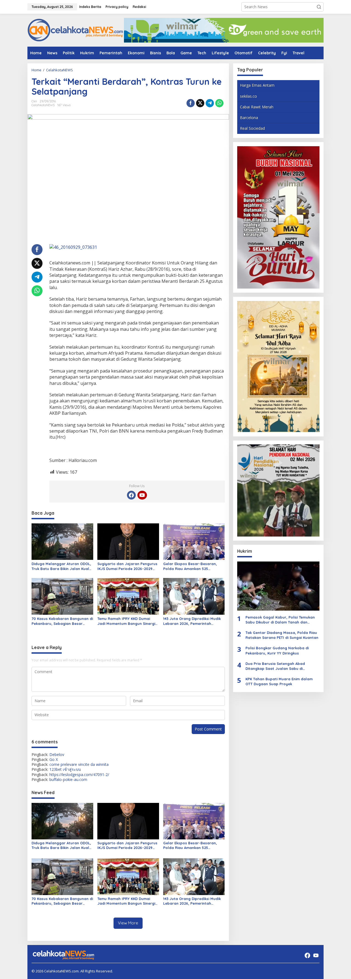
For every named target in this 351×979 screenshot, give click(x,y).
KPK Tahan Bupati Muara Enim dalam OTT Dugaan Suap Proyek (279, 681)
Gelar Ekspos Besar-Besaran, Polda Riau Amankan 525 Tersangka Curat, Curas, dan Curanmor (190, 566)
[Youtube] (142, 495)
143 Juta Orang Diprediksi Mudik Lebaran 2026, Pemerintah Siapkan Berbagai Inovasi (192, 621)
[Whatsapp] (219, 103)
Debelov (56, 754)
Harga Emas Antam (257, 85)
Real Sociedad (252, 128)
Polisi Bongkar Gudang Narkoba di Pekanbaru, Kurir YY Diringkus (277, 650)
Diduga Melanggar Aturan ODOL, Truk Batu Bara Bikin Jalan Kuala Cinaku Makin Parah (62, 566)
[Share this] (190, 103)
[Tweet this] (200, 103)
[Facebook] (131, 495)
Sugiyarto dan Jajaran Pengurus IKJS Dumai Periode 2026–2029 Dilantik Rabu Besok (127, 566)
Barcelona (249, 117)
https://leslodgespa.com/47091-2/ (79, 774)
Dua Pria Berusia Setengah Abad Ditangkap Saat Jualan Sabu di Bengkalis (275, 666)
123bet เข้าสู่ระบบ (65, 769)
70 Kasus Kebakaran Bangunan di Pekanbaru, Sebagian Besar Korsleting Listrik (62, 621)
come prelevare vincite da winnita (79, 764)
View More (128, 923)
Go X (53, 759)
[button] (319, 7)
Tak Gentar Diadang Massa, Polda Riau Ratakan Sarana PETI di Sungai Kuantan (281, 635)
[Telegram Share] (210, 103)
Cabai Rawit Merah (256, 106)
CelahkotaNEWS (43, 105)
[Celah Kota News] (75, 29)
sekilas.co (248, 95)
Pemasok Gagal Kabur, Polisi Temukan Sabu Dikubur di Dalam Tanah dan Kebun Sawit (280, 619)
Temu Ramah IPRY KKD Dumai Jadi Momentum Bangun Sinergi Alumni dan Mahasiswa (126, 621)
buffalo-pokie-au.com (68, 779)
